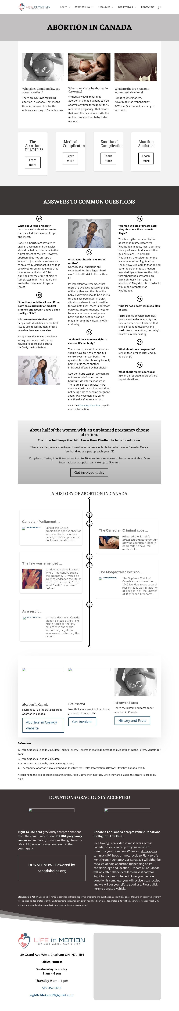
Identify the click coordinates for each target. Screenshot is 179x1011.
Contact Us (147, 7)
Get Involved (125, 7)
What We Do (82, 7)
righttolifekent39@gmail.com (51, 995)
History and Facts (132, 720)
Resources (104, 7)
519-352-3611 (52, 988)
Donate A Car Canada (126, 860)
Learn (63, 7)
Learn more (33, 162)
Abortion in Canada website (41, 725)
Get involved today (89, 472)
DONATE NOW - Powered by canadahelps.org (51, 867)
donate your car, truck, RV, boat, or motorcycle (125, 853)
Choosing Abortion (89, 405)
